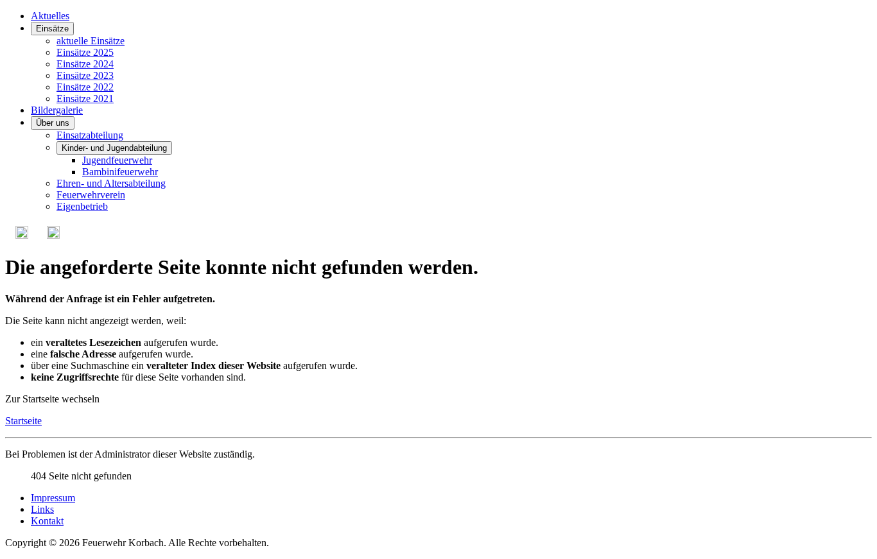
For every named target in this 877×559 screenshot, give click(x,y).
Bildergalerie (57, 110)
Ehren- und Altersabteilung (111, 183)
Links (42, 509)
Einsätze (52, 28)
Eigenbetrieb (82, 206)
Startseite (23, 420)
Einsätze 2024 (85, 63)
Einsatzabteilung (89, 135)
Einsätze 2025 (85, 52)
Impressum (53, 497)
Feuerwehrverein (90, 194)
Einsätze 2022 (85, 87)
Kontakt (47, 520)
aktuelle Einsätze (90, 40)
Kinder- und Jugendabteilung (114, 148)
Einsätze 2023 (85, 75)
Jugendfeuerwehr (117, 160)
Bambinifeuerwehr (120, 171)
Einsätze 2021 (85, 98)
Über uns (52, 123)
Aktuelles (50, 15)
